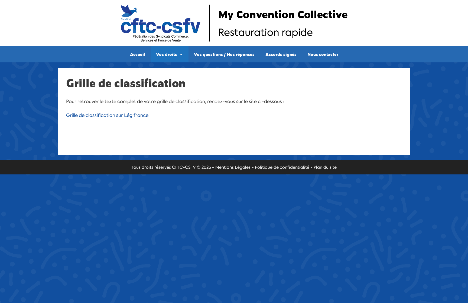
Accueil (137, 54)
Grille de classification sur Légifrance (107, 115)
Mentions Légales (233, 167)
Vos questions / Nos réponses (224, 54)
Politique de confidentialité (282, 167)
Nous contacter (322, 54)
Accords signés (281, 54)
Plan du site (325, 167)
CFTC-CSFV (184, 167)
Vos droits (166, 54)
